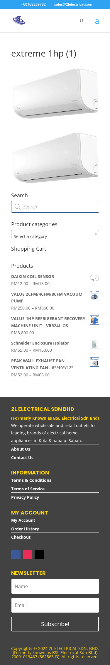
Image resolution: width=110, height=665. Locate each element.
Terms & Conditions (31, 480)
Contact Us (22, 457)
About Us (20, 449)
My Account (23, 520)
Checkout (21, 537)
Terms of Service (28, 489)
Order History (25, 529)
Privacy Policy (25, 497)
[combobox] (55, 234)
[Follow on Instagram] (27, 554)
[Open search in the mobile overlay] (55, 207)
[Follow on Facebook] (16, 554)
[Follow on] (51, 554)
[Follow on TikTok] (39, 554)
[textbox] (55, 236)
